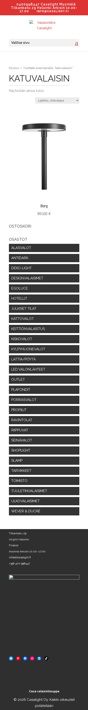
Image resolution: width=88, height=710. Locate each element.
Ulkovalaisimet (25, 501)
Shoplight (20, 450)
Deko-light (21, 268)
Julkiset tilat (23, 308)
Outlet (18, 379)
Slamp (17, 460)
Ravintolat (21, 420)
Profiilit (19, 410)
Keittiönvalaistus (28, 329)
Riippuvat (19, 430)
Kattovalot (22, 319)
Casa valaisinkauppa (44, 691)
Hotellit (19, 298)
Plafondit (20, 390)
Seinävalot (21, 440)
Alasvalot (21, 248)
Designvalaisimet (27, 278)
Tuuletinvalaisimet (29, 491)
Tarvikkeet (21, 471)
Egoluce (19, 288)
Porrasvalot (24, 400)
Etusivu (14, 68)
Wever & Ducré (25, 511)
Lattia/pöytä (23, 359)
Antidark (19, 258)
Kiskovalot (21, 339)
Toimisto (19, 481)
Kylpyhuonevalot (28, 349)
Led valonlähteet (28, 369)
